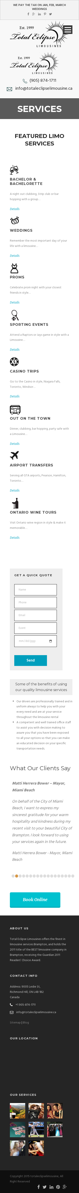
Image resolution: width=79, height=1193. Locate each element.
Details (15, 209)
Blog (26, 1022)
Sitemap (15, 1022)
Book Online (35, 899)
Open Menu (67, 29)
